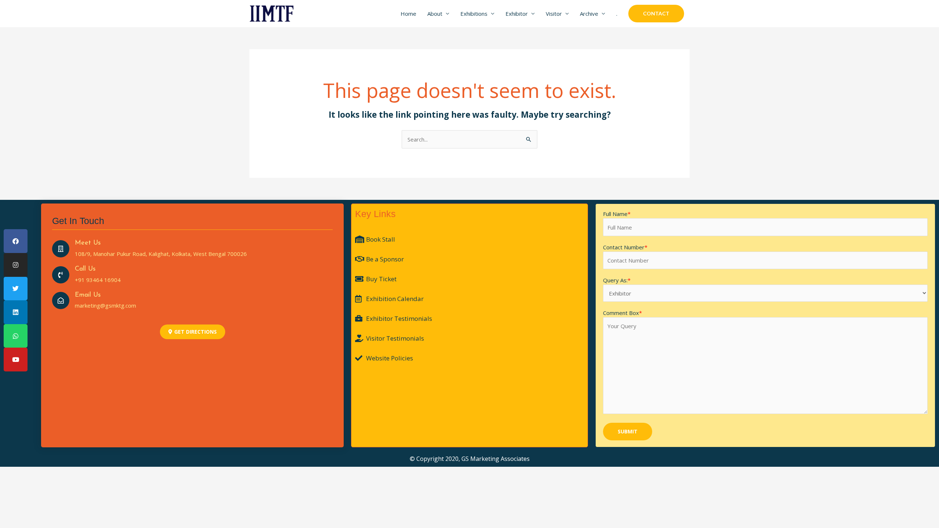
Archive (589, 13)
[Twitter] (16, 289)
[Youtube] (16, 359)
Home (408, 13)
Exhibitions (473, 13)
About (434, 13)
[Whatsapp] (16, 336)
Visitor (554, 13)
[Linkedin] (16, 312)
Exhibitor (516, 13)
